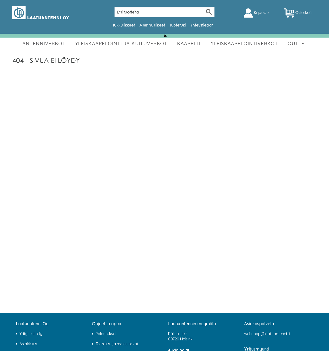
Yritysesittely (31, 333)
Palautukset (106, 333)
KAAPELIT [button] (189, 43)
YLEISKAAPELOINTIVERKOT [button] (244, 43)
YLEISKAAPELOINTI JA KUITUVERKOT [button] (121, 43)
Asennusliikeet (152, 25)
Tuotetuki (178, 25)
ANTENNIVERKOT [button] (44, 43)
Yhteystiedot (201, 25)
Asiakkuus (28, 343)
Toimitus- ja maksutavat (117, 343)
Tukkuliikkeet (124, 25)
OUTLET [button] (298, 43)
